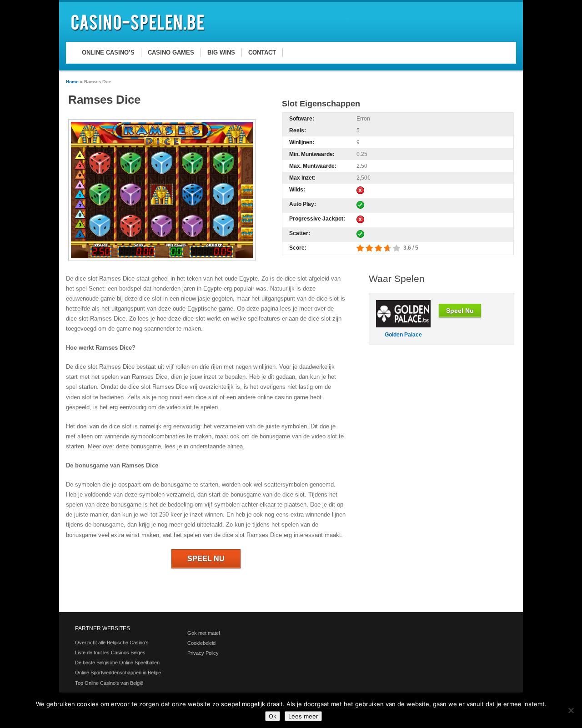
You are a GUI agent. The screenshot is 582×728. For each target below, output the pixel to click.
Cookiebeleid (201, 643)
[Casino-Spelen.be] (139, 32)
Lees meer (303, 716)
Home (72, 81)
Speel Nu (206, 558)
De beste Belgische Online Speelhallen (117, 662)
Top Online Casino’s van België (109, 683)
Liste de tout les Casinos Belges (110, 652)
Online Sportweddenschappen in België (118, 672)
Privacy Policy (203, 653)
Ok (272, 716)
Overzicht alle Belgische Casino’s (112, 642)
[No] (570, 710)
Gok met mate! (203, 633)
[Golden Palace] (403, 325)
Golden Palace (403, 334)
